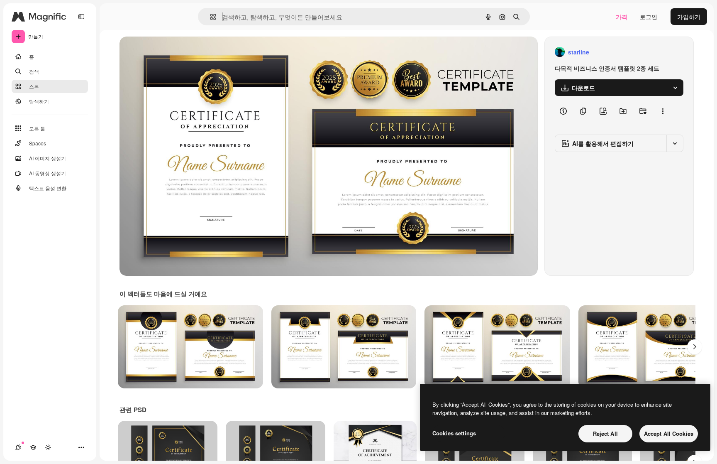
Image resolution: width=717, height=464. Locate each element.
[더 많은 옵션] (662, 111)
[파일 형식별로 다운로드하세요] (675, 87)
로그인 (648, 16)
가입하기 (688, 16)
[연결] (18, 447)
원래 (167, 52)
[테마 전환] (48, 447)
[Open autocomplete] (209, 17)
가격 (621, 16)
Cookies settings (454, 433)
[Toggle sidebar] (81, 16)
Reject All (605, 433)
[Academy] (33, 447)
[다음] (694, 346)
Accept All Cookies (668, 433)
